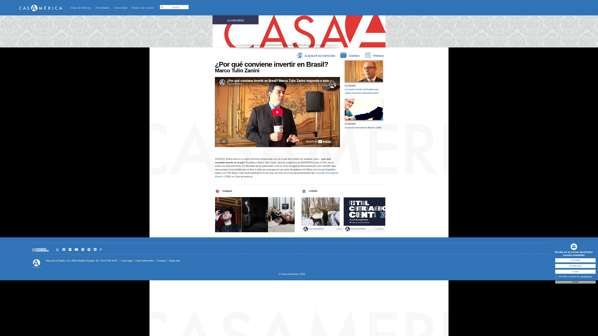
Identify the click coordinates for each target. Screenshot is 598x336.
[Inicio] (40, 7)
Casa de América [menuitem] (81, 8)
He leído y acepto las (575, 276)
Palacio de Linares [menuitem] (143, 8)
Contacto (161, 260)
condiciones (586, 276)
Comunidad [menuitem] (120, 8)
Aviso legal (126, 260)
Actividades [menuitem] (102, 8)
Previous (305, 215)
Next (382, 215)
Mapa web (174, 260)
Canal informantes (144, 260)
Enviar (575, 282)
